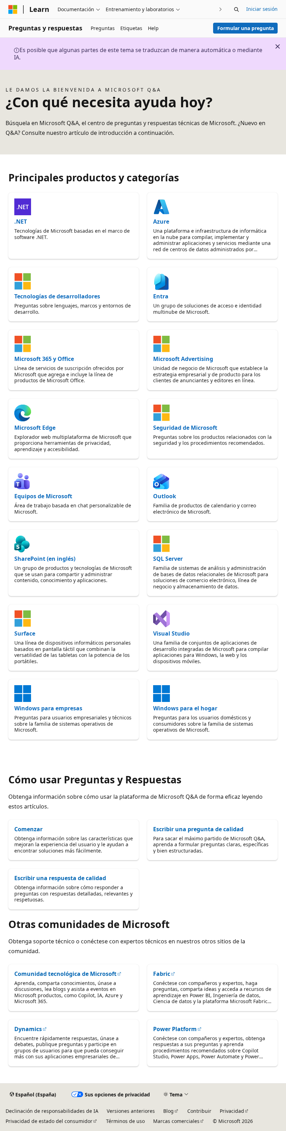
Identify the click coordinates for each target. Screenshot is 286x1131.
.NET (20, 221)
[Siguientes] (220, 9)
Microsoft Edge (34, 427)
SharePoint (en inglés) (44, 558)
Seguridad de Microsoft (185, 427)
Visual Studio (171, 633)
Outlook (164, 496)
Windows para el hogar (185, 708)
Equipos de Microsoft (43, 496)
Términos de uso (125, 1121)
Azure (161, 221)
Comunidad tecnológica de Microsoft (65, 974)
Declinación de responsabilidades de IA (52, 1111)
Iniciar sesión (262, 9)
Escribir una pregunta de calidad (198, 829)
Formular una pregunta (245, 28)
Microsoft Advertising (183, 358)
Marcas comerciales (176, 1121)
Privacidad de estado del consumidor (49, 1121)
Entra (160, 296)
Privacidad (232, 1111)
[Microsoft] (12, 9)
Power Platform (175, 1029)
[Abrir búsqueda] (236, 9)
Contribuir (199, 1111)
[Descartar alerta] (277, 46)
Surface (24, 633)
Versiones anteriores (131, 1111)
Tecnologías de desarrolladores (57, 296)
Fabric (161, 974)
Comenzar (28, 829)
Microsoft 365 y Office (44, 358)
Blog (168, 1111)
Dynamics (28, 1029)
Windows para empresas (48, 708)
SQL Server (168, 558)
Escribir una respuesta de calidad (60, 878)
